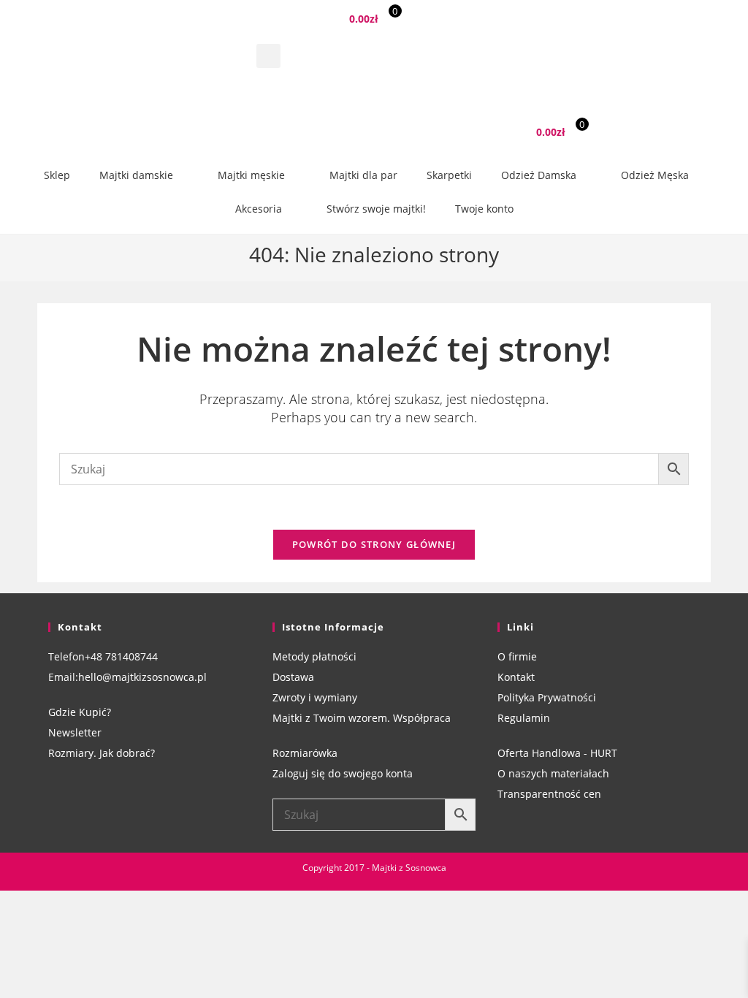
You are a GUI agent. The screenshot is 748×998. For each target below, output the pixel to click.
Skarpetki (449, 175)
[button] (268, 56)
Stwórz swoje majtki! (376, 209)
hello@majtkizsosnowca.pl (142, 677)
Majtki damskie (136, 175)
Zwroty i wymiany (314, 697)
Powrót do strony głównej (374, 544)
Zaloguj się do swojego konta (342, 773)
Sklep (57, 175)
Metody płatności (314, 656)
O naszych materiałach (553, 773)
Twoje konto (484, 209)
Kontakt (516, 677)
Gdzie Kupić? (79, 712)
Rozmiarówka (304, 753)
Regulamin (523, 718)
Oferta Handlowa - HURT (557, 753)
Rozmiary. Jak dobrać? (101, 753)
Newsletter (75, 732)
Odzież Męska (655, 175)
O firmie (517, 656)
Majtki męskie (251, 175)
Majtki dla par (363, 175)
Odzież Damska (538, 175)
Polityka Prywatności (546, 697)
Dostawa (293, 677)
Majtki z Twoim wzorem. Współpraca (361, 718)
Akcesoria (258, 209)
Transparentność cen (549, 794)
